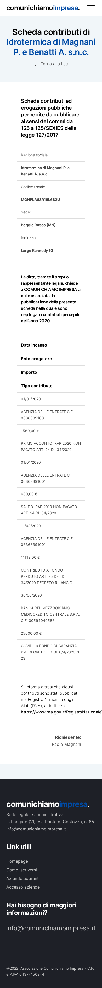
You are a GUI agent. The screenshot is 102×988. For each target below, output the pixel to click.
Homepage (17, 861)
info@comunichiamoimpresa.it (51, 928)
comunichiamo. (47, 804)
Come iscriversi (21, 869)
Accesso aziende (23, 887)
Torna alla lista (54, 63)
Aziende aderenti (23, 878)
